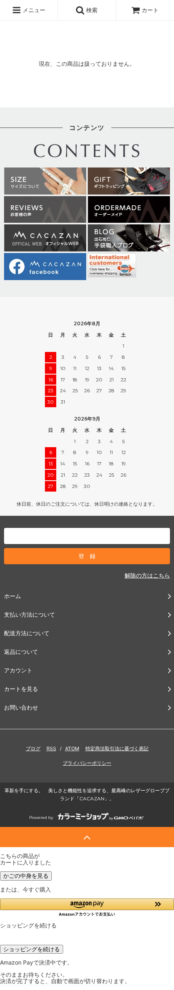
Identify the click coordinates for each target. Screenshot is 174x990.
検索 (91, 9)
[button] (87, 907)
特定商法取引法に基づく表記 (117, 748)
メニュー (33, 9)
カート (150, 9)
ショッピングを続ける (31, 949)
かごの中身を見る (26, 876)
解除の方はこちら (147, 575)
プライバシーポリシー (87, 763)
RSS (51, 748)
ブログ (33, 748)
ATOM (72, 748)
